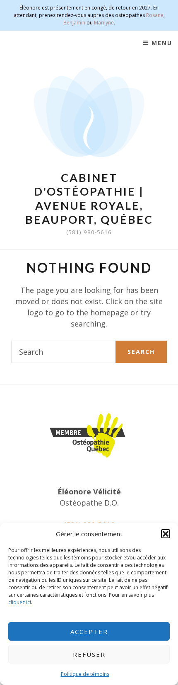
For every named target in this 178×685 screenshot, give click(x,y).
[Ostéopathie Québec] (89, 435)
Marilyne (104, 22)
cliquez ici (19, 602)
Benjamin (74, 22)
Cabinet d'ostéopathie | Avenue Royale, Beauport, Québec (89, 198)
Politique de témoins (85, 674)
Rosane (155, 15)
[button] (165, 534)
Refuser (89, 654)
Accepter (89, 631)
